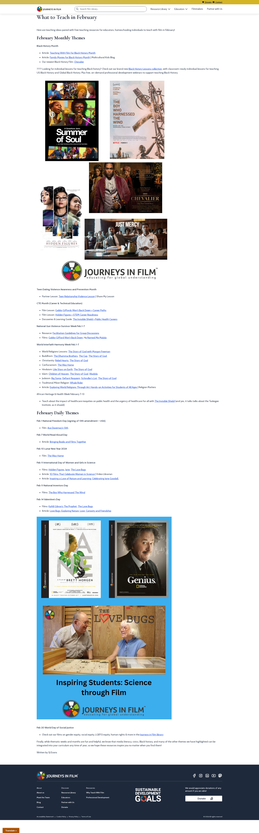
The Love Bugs (78, 469)
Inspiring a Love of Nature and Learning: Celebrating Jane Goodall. (84, 478)
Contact (218, 2)
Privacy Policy (74, 817)
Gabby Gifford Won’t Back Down (66, 337)
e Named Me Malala (96, 337)
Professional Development (97, 797)
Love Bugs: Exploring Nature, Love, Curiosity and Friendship (80, 510)
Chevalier (79, 61)
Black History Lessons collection (145, 68)
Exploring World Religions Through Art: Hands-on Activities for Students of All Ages (93, 387)
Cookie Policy (61, 817)
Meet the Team (43, 797)
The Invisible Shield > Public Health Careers (95, 319)
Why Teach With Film (95, 792)
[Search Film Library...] (77, 9)
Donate (208, 2)
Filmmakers (197, 9)
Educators (65, 797)
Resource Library (68, 792)
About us (40, 792)
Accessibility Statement (45, 817)
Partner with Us (214, 9)
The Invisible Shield (165, 401)
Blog (39, 802)
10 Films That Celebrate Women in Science (72, 474)
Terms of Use (86, 817)
